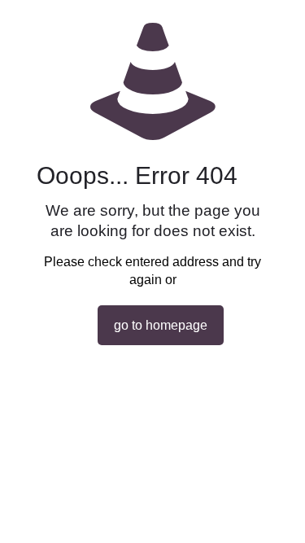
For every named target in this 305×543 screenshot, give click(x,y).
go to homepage (160, 325)
